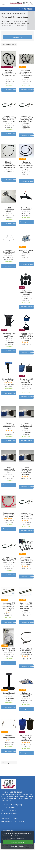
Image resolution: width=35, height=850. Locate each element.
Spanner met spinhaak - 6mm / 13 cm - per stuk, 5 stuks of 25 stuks (9, 118)
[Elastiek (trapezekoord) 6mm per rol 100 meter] (8, 455)
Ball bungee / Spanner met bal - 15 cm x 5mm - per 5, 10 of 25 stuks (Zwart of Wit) (26, 560)
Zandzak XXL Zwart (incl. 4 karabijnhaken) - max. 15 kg (9, 335)
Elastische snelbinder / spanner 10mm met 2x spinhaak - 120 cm (9, 74)
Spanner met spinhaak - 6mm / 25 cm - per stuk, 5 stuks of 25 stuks (26, 515)
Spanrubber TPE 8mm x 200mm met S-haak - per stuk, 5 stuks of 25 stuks (26, 606)
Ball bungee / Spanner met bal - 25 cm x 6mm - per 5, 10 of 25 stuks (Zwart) (26, 74)
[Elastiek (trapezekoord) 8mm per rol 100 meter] (8, 411)
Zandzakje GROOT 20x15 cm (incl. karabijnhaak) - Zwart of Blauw (26, 381)
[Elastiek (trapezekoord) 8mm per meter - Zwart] (26, 411)
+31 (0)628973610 (27, 9)
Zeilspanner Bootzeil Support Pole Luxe (26, 292)
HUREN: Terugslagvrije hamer (9, 209)
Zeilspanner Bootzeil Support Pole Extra (26, 694)
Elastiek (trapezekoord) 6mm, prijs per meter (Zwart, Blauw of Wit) (26, 470)
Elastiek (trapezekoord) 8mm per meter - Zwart (26, 425)
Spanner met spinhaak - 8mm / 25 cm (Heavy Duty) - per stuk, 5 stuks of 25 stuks (26, 119)
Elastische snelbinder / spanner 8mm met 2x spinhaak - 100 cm (26, 165)
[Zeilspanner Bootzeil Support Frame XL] (8, 238)
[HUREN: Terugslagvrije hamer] (8, 196)
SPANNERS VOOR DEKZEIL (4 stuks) (8, 650)
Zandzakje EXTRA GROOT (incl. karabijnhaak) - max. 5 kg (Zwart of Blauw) (26, 336)
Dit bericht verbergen (17, 842)
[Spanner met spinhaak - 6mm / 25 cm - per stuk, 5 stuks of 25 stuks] (26, 501)
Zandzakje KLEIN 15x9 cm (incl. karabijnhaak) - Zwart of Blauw (26, 738)
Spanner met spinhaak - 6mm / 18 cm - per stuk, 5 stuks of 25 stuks (9, 559)
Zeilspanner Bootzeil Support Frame (9, 737)
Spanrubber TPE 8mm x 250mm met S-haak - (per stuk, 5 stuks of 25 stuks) (8, 606)
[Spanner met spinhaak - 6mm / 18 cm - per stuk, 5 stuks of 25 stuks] (8, 545)
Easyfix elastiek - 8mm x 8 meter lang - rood (8, 515)
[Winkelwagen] (31, 4)
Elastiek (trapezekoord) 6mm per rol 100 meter (9, 469)
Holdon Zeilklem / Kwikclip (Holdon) (8, 380)
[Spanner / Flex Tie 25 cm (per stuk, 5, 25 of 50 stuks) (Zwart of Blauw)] (26, 637)
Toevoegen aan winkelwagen (9, 89)
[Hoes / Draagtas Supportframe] (26, 196)
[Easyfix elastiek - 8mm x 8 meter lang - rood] (8, 501)
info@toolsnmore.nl (10, 813)
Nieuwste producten (9, 44)
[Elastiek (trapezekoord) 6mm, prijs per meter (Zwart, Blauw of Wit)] (26, 455)
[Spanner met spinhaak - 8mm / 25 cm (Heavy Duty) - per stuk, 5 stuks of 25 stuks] (26, 104)
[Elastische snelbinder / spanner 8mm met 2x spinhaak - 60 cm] (8, 150)
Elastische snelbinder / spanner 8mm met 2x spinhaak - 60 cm (9, 164)
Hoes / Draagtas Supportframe (26, 209)
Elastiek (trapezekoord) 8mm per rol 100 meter (9, 425)
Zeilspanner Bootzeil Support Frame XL (9, 252)
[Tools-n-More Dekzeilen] (17, 3)
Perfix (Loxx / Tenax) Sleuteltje (26, 251)
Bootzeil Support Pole (9, 694)
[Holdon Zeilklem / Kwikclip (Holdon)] (8, 367)
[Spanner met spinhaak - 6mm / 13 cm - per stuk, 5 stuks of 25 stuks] (8, 104)
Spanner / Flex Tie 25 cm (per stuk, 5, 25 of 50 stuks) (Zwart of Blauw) (26, 651)
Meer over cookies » (17, 846)
